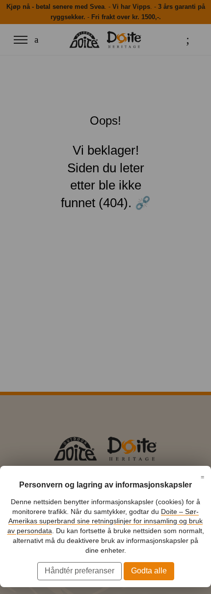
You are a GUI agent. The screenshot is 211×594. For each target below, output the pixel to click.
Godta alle (149, 571)
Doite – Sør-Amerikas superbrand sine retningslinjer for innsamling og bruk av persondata (105, 521)
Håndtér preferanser (79, 571)
